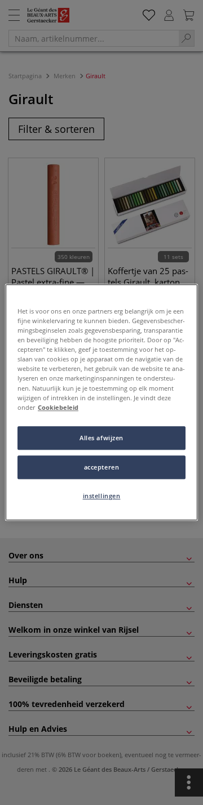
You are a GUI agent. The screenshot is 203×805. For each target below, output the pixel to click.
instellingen (102, 495)
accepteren (102, 467)
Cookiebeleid (58, 407)
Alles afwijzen (101, 437)
